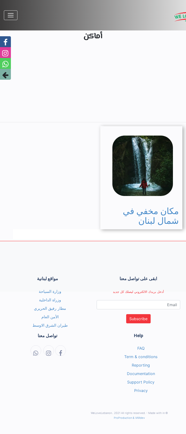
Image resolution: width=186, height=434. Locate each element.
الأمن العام (50, 316)
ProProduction (123, 418)
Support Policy (141, 382)
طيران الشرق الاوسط (50, 325)
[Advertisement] (93, 84)
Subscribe (138, 318)
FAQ (141, 348)
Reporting (141, 365)
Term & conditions (140, 356)
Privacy (141, 390)
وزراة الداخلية (50, 299)
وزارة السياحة (50, 291)
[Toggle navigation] (10, 15)
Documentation (141, 373)
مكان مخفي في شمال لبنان (151, 216)
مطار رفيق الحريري (50, 308)
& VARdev (139, 418)
